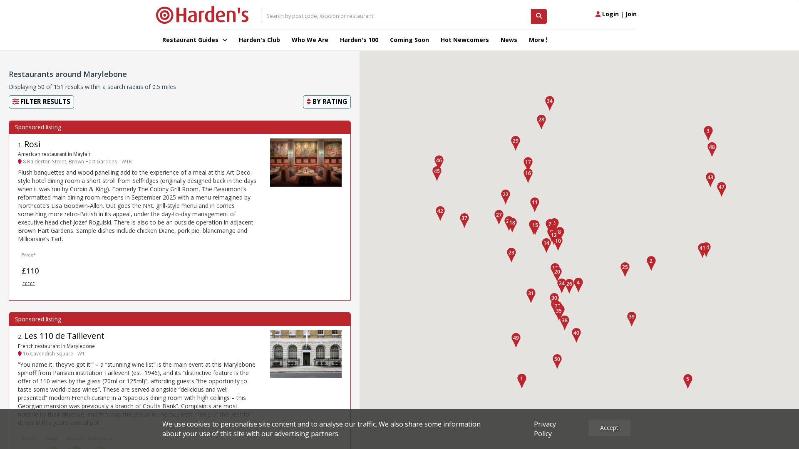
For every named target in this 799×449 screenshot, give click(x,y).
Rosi (32, 144)
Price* (28, 255)
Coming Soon (409, 40)
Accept (609, 428)
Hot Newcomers (465, 40)
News (509, 40)
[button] (522, 381)
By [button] (329, 101)
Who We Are (310, 40)
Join (631, 14)
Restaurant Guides (191, 40)
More (537, 40)
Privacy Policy (545, 428)
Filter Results (44, 101)
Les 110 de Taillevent (64, 335)
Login (609, 14)
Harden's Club (259, 40)
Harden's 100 (359, 40)
